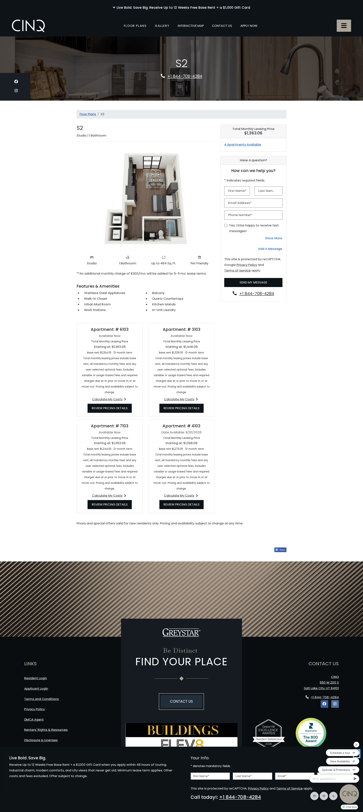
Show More (273, 238)
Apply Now (250, 25)
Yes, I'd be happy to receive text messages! (254, 228)
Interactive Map (191, 26)
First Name (201, 776)
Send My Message (253, 282)
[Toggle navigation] (344, 26)
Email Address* (240, 203)
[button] (181, 7)
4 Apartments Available (242, 144)
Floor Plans (135, 26)
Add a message (270, 249)
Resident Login (36, 678)
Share (282, 550)
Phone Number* (240, 215)
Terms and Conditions (42, 699)
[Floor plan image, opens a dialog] (146, 199)
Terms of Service (237, 270)
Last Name (244, 776)
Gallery (162, 26)
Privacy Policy (247, 264)
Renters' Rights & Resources (46, 729)
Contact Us (222, 26)
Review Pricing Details (112, 408)
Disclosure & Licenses (41, 740)
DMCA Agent (34, 719)
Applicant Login (37, 688)
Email (282, 776)
